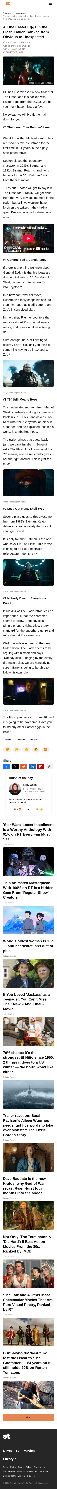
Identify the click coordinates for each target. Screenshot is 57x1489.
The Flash (21, 739)
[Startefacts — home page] (7, 3)
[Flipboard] (40, 766)
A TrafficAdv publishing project (34, 1483)
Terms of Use (39, 1467)
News (7, 1451)
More (28, 1417)
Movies (8, 739)
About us (21, 1471)
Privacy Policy (9, 1467)
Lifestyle (9, 1459)
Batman (34, 739)
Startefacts (8, 13)
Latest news (20, 13)
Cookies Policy (24, 1467)
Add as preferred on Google (16, 46)
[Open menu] (50, 3)
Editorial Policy (24, 1476)
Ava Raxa (18, 52)
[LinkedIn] (32, 766)
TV (18, 1451)
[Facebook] (6, 766)
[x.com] (15, 766)
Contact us (32, 1471)
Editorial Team (9, 1476)
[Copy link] (49, 766)
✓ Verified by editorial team (16, 42)
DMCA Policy (9, 1471)
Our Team (43, 1471)
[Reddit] (23, 766)
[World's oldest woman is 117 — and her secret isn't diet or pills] (28, 963)
